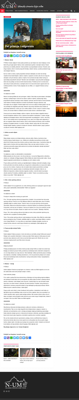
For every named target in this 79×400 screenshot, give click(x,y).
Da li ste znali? (59, 28)
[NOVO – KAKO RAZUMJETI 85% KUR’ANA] (11, 356)
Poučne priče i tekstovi (42, 11)
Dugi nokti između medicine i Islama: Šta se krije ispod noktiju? (27, 360)
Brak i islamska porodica (21, 11)
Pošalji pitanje (9, 11)
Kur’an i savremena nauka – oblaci (64, 43)
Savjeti (66, 11)
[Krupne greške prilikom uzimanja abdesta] (43, 356)
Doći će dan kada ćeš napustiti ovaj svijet (66, 38)
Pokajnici (52, 11)
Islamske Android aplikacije (64, 56)
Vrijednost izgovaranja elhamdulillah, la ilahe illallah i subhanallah (64, 88)
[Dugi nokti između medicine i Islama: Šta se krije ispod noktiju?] (27, 356)
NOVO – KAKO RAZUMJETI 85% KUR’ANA (66, 19)
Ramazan (32, 11)
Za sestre (59, 11)
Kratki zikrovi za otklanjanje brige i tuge (66, 40)
